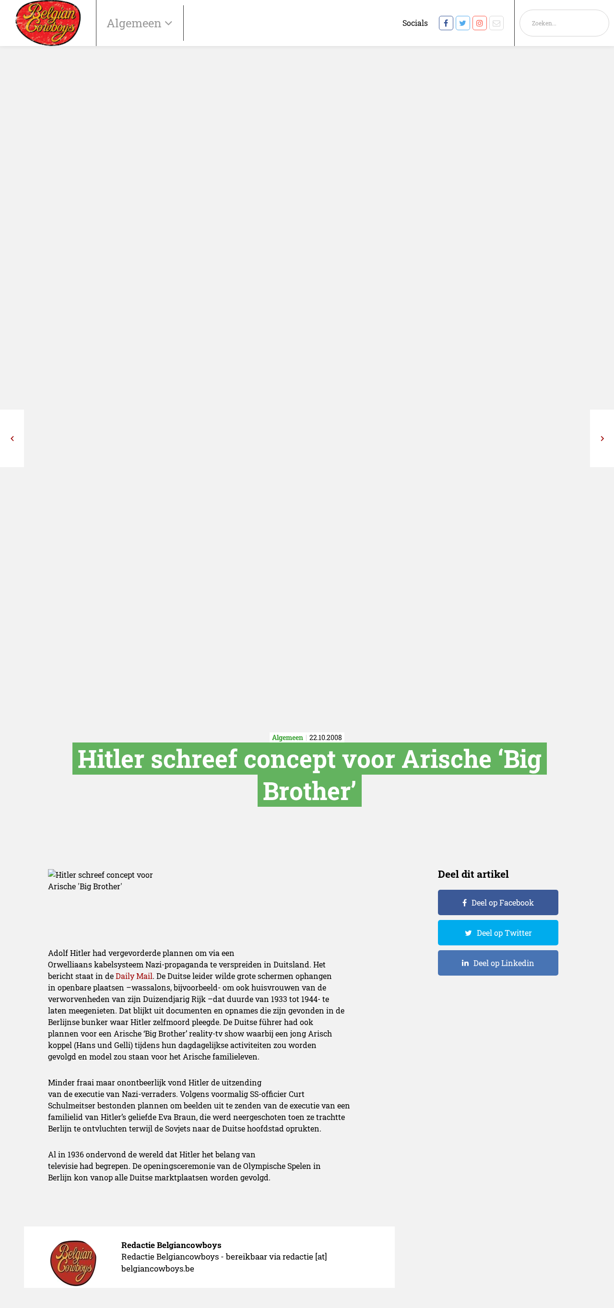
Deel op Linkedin (503, 963)
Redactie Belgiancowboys (171, 1244)
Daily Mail (134, 976)
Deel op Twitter (504, 933)
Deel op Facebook (503, 902)
